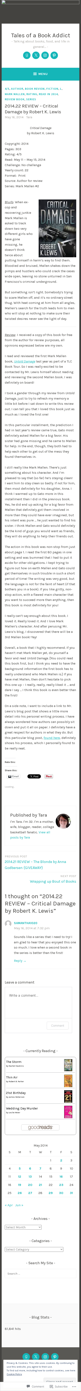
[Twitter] (36, 55)
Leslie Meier (14, 1112)
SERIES (31, 99)
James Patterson (17, 1097)
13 (30, 1176)
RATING (31, 94)
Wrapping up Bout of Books (53, 879)
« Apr (9, 1205)
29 (51, 1193)
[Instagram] (45, 55)
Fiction (52, 89)
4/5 (7, 89)
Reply (18, 961)
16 (61, 1176)
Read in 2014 (48, 94)
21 (40, 1185)
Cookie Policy (14, 1374)
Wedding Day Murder (22, 1108)
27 (30, 1193)
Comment (57, 1025)
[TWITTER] (36, 1357)
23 (61, 1185)
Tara (29, 117)
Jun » (19, 1205)
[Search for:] (40, 1273)
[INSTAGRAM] (45, 1357)
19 (19, 1185)
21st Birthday (16, 1093)
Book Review (35, 89)
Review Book (15, 99)
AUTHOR (17, 89)
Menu (43, 74)
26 (20, 1193)
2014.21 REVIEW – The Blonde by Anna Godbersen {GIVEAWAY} (35, 862)
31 (71, 1193)
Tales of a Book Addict (40, 35)
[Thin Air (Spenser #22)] (68, 1086)
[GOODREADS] (26, 1357)
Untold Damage (24, 361)
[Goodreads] (27, 55)
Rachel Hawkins (16, 1066)
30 (61, 1193)
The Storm (13, 1062)
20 (30, 1185)
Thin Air (11, 1077)
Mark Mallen (15, 94)
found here (52, 738)
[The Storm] (68, 1070)
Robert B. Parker (16, 1081)
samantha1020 (25, 923)
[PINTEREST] (55, 1357)
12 (19, 1176)
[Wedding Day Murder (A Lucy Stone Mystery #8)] (68, 1117)
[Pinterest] (54, 55)
